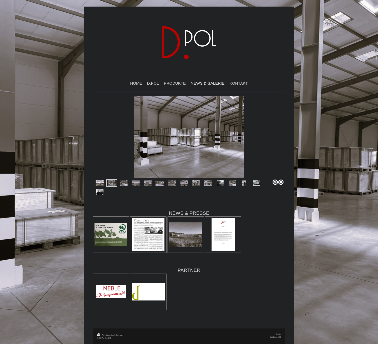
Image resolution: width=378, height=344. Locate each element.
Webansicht (275, 337)
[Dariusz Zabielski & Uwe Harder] (99, 192)
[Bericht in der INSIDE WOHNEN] (148, 234)
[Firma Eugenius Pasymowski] (111, 291)
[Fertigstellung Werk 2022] (185, 234)
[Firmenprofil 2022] (223, 234)
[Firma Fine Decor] (148, 291)
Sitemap (119, 335)
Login (278, 334)
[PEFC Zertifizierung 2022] (110, 234)
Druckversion (107, 335)
